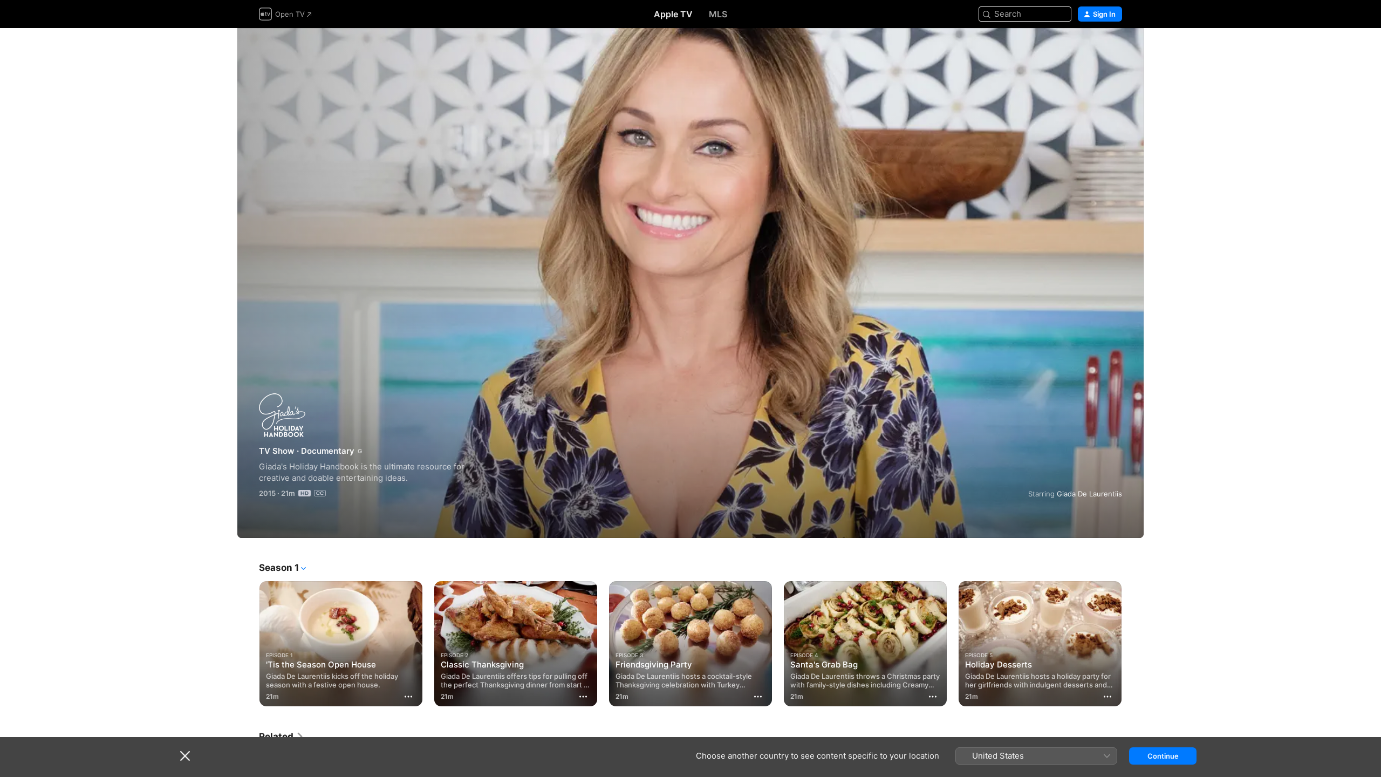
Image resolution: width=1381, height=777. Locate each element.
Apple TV (673, 14)
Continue (1163, 756)
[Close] (185, 756)
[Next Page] (1132, 643)
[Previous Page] (248, 643)
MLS (718, 14)
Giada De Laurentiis (1089, 493)
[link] (281, 736)
